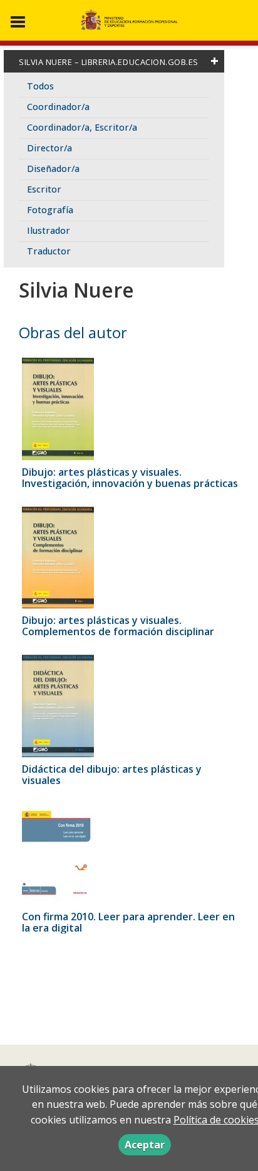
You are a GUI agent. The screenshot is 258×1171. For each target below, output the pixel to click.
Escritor (44, 189)
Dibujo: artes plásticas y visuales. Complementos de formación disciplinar (118, 625)
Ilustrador (48, 230)
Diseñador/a (53, 168)
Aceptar (145, 1145)
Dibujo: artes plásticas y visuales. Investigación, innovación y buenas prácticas (130, 477)
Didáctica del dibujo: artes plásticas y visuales (112, 774)
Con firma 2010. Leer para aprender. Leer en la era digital (128, 922)
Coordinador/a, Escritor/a (82, 127)
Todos (40, 86)
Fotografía (50, 210)
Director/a (49, 148)
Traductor (49, 251)
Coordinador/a (58, 107)
